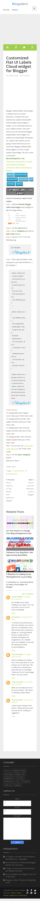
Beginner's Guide (19, 771)
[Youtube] (35, 893)
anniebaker (16, 617)
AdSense (8, 771)
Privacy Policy (22, 895)
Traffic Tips (8, 785)
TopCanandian (17, 654)
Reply (13, 613)
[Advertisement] (21, 26)
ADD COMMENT (28, 594)
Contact (13, 893)
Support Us (13, 895)
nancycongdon (17, 597)
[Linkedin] (31, 893)
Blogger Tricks (20, 774)
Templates (25, 781)
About (19, 893)
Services (5, 895)
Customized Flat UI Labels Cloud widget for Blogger (18, 64)
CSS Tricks (19, 778)
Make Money (9, 781)
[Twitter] (24, 48)
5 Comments (25, 76)
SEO (17, 781)
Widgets (17, 785)
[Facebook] (16, 48)
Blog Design (8, 774)
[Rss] (7, 48)
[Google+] (27, 893)
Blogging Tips (9, 778)
